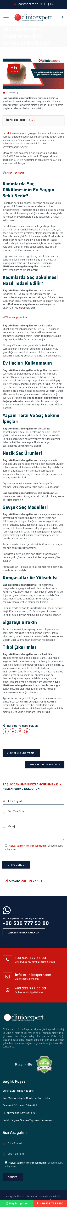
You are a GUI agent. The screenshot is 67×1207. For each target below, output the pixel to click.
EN (45, 4)
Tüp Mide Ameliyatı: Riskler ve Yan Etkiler (26, 1098)
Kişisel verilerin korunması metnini (28, 846)
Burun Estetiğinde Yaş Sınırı (18, 1091)
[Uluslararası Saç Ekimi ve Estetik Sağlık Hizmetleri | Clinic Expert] (33, 17)
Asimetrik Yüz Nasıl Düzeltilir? (20, 1105)
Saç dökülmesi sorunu (15, 133)
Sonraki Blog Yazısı (43, 764)
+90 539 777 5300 (51, 1204)
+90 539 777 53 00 (33, 881)
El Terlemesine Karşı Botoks (19, 1113)
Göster (32, 120)
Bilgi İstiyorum (18, 1204)
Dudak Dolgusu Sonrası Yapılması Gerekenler (28, 1120)
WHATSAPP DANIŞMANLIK (24, 932)
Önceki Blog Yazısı (22, 753)
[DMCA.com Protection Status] (44, 1065)
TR (51, 4)
